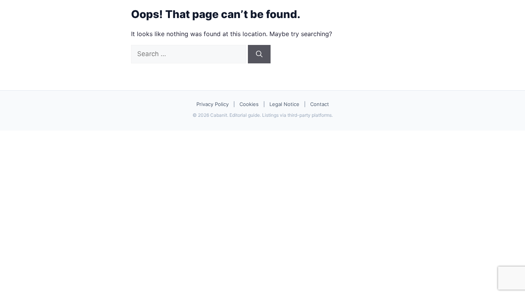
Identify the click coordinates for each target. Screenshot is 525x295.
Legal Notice (284, 104)
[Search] (259, 54)
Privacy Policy (212, 104)
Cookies (249, 104)
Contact (319, 104)
